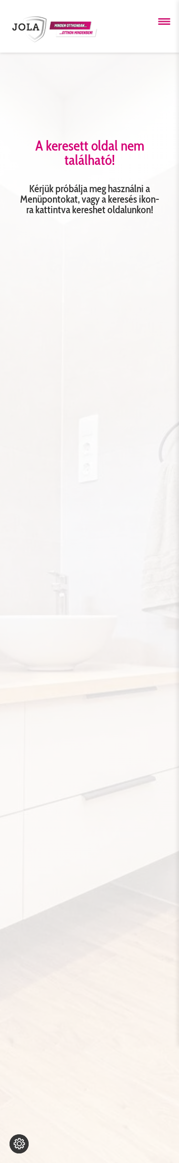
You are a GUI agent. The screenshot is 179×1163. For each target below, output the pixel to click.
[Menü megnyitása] (164, 21)
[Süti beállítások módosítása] (19, 1143)
